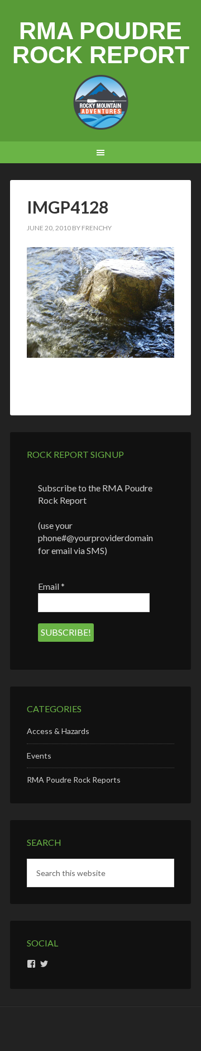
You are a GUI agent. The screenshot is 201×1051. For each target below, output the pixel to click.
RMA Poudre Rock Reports (74, 779)
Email (51, 586)
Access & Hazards (58, 731)
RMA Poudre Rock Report (100, 42)
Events (39, 755)
